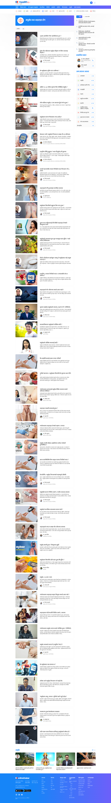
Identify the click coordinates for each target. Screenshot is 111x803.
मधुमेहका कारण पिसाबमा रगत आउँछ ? (51, 117)
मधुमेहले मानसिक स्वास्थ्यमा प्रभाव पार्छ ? (51, 509)
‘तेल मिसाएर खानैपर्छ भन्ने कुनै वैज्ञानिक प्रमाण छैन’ (86, 50)
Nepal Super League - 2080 (64, 790)
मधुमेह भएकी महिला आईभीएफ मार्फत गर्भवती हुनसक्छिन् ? (53, 444)
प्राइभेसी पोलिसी (90, 785)
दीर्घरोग (48, 7)
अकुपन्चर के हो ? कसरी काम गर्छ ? (84, 768)
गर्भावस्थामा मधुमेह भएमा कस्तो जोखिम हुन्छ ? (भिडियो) (55, 628)
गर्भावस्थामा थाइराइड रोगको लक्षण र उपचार (52, 425)
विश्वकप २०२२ (62, 792)
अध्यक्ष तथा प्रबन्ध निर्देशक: (19, 781)
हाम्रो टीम (89, 780)
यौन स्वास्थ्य (64, 7)
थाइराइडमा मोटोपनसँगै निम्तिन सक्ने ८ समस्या (52, 612)
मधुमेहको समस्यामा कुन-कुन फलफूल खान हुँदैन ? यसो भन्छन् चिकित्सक (55, 240)
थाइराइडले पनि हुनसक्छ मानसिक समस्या (51, 188)
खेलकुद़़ (43, 787)
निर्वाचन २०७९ (80, 793)
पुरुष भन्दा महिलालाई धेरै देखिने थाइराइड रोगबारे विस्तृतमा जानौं (53, 224)
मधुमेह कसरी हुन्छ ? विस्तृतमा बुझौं (49, 545)
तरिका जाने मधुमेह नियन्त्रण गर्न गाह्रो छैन (51, 681)
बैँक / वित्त (52, 785)
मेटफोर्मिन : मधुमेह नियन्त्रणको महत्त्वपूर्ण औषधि (53, 474)
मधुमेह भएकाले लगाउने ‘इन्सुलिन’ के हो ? (51, 644)
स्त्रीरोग (58, 7)
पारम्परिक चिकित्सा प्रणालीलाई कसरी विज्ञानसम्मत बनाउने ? (64, 769)
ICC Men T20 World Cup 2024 (63, 782)
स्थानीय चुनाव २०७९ (81, 791)
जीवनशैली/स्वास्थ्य (44, 789)
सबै (92, 750)
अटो (51, 787)
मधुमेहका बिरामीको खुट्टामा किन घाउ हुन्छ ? (52, 205)
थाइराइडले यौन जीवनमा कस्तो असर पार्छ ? (52, 289)
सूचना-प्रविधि (53, 789)
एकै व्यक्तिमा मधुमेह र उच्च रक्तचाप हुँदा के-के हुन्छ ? (54, 102)
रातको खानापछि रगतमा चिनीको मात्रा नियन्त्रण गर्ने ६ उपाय (54, 170)
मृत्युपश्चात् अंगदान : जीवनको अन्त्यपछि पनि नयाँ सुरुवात (86, 44)
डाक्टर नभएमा (77, 7)
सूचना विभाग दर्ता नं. (35, 781)
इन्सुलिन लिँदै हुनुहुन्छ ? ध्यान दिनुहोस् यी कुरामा (53, 151)
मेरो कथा (70, 795)
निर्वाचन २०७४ (80, 787)
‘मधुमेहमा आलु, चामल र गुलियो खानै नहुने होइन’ (53, 696)
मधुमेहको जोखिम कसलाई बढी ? (49, 342)
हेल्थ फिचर (42, 7)
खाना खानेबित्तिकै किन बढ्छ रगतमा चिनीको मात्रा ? (54, 459)
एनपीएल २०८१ (62, 780)
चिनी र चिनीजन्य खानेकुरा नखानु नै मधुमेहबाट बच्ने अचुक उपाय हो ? (55, 259)
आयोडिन (18, 28)
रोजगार (52, 783)
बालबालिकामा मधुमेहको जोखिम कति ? (51, 324)
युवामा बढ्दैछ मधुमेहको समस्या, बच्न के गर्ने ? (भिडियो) (55, 307)
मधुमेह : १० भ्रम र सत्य (46, 577)
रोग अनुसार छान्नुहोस (33, 7)
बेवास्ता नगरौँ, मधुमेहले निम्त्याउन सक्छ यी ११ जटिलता (55, 134)
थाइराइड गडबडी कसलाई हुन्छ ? (49, 408)
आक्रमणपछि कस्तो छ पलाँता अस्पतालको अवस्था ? (84, 38)
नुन (23, 28)
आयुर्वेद (70, 7)
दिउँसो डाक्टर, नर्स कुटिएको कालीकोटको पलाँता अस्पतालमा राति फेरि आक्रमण (86, 32)
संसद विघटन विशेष (81, 783)
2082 (71, 787)
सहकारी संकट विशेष (81, 780)
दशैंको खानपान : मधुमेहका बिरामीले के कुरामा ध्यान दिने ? (55, 374)
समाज (42, 780)
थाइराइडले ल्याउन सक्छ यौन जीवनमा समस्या (52, 527)
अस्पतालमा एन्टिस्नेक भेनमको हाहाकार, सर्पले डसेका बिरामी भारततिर (86, 22)
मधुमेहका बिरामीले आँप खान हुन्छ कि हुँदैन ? (52, 560)
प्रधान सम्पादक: (27, 781)
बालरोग (53, 7)
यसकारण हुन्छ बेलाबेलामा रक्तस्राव (49, 711)
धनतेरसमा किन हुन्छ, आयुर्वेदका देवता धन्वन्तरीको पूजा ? (44, 769)
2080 (71, 783)
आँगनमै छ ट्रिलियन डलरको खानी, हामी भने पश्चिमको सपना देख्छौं (24, 769)
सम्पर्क (89, 787)
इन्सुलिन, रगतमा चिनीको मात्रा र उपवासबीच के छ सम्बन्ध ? (54, 275)
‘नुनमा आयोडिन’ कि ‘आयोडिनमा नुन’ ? (50, 36)
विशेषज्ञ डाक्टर (23, 7)
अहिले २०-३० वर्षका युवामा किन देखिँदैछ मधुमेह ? (54, 87)
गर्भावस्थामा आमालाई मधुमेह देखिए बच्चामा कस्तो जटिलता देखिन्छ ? (54, 390)
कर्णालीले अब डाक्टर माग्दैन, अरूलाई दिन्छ (86, 27)
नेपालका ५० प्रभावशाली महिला (73, 782)
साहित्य (43, 783)
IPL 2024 (61, 784)
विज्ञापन (89, 783)
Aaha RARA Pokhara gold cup (63, 787)
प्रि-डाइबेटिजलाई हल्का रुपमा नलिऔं (50, 358)
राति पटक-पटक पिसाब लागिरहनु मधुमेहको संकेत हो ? (55, 731)
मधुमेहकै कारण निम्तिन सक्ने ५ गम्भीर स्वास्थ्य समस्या (55, 492)
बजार (51, 780)
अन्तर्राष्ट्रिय (43, 793)
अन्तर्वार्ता (43, 785)
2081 (71, 785)
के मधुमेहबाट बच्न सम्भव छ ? (48, 664)
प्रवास (42, 791)
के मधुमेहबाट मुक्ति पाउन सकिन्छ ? (49, 70)
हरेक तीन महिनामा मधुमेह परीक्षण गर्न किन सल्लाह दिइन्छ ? (54, 52)
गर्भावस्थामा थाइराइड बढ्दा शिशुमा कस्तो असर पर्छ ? (54, 594)
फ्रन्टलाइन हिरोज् (71, 797)
